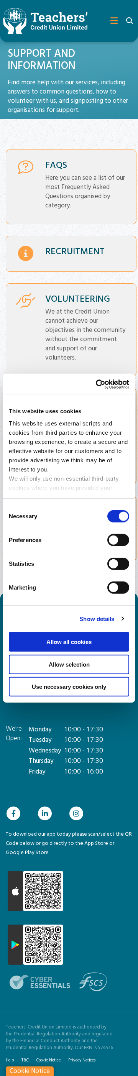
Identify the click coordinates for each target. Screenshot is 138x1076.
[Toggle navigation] (111, 21)
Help (10, 1060)
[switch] (118, 540)
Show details (96, 618)
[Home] (42, 21)
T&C (25, 1060)
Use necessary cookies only (69, 686)
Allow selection (69, 664)
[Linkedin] (46, 813)
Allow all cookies (69, 642)
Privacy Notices (81, 1060)
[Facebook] (15, 813)
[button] (129, 21)
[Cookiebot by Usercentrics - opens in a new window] (97, 384)
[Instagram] (78, 813)
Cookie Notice (48, 1060)
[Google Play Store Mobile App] (35, 945)
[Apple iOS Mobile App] (35, 891)
